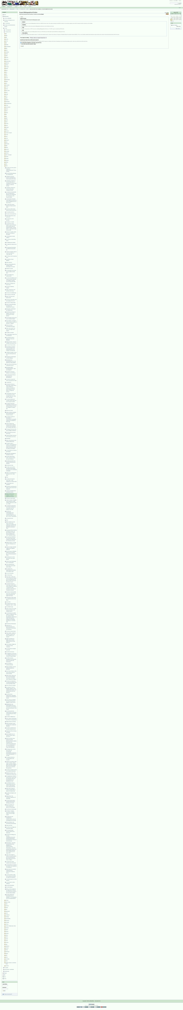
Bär (6, 42)
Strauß (7, 938)
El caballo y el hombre (10, 332)
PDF (23, 27)
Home (4, 6)
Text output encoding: (24, 37)
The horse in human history (11, 631)
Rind (6, 909)
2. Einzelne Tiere (22, 9)
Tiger (6, 944)
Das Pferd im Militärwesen (10, 716)
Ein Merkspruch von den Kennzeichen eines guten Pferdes (10, 558)
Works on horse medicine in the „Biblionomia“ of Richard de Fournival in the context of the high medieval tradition (11, 891)
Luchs (7, 138)
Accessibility (175, 0)
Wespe (7, 949)
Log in (180, 7)
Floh (6, 83)
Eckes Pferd (8, 601)
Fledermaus (8, 79)
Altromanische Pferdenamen (11, 623)
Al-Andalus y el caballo (10, 221)
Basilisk (7, 44)
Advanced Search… (178, 4)
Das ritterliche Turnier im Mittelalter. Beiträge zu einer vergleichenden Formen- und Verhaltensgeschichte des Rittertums (11, 690)
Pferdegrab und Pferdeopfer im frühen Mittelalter (11, 357)
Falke (7, 75)
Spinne (7, 935)
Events (30, 6)
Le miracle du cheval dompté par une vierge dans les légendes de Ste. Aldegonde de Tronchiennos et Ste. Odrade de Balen (11, 195)
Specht (7, 929)
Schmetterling (8, 918)
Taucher (7, 942)
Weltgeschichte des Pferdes (11, 721)
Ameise (7, 39)
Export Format (23, 18)
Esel (6, 72)
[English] (168, 14)
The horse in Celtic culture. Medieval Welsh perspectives (11, 210)
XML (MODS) (25, 33)
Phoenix (7, 900)
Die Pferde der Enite (9, 465)
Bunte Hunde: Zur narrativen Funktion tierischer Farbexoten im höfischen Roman (11, 871)
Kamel (7, 119)
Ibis (6, 114)
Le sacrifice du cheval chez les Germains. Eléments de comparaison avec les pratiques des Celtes (11, 507)
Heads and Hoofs (9, 825)
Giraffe (7, 94)
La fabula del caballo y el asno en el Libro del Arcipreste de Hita (11, 353)
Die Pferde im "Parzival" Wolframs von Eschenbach (11, 372)
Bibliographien (9, 6)
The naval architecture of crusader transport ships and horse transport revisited (11, 400)
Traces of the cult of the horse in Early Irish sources (11, 365)
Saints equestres (9, 262)
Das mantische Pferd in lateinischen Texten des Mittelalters (10, 338)
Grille (6, 97)
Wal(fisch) (7, 946)
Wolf (6, 955)
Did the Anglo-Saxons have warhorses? (11, 216)
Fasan (7, 77)
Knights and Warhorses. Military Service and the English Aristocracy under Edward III (10, 640)
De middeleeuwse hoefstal (10, 242)
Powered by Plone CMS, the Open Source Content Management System (91, 1004)
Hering (7, 105)
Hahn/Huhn (8, 101)
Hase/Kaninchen (8, 103)
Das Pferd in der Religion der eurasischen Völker (11, 828)
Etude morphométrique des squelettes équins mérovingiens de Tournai (11, 265)
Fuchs (7, 88)
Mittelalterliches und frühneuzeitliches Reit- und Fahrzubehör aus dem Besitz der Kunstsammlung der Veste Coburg (11, 707)
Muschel (7, 149)
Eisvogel (7, 66)
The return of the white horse (11, 213)
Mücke (7, 147)
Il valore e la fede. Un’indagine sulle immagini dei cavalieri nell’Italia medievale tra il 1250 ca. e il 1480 (11, 502)
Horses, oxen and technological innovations (10, 326)
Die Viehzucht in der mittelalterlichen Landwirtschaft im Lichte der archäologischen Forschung (11, 818)
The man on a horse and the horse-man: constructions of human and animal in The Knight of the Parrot (11, 593)
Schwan (7, 924)
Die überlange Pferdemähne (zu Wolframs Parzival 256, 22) (11, 248)
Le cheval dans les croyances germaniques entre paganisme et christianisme (11, 866)
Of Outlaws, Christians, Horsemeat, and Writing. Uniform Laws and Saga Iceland (10, 813)
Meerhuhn (7, 143)
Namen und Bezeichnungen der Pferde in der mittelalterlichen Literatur (11, 305)
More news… (178, 28)
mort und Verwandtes (10, 573)
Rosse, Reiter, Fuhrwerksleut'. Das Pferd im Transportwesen (11, 719)
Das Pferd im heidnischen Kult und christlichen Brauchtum (11, 770)
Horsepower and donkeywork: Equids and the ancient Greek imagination (11, 487)
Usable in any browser (103, 1007)
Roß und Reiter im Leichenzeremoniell (9, 664)
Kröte (6, 129)
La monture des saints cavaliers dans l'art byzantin (11, 862)
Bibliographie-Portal (20, 3)
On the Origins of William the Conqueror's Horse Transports (11, 645)
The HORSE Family (9, 606)
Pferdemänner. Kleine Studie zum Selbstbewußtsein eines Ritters (11, 598)
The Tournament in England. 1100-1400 (11, 649)
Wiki (21, 6)
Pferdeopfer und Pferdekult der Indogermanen (10, 309)
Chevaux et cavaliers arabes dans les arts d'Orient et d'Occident (11, 233)
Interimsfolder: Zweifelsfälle (9, 969)
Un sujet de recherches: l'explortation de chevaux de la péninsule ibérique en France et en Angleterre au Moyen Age (11, 406)
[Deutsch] (166, 14)
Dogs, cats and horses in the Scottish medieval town (11, 441)
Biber (6, 48)
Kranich (7, 123)
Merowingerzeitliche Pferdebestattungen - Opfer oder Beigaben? (11, 368)
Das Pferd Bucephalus (10, 885)
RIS (23, 30)
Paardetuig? (8, 438)
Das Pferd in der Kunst (10, 651)
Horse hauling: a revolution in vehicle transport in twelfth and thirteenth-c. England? (11, 322)
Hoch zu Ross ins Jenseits (11, 685)
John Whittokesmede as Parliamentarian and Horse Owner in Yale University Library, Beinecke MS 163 (10, 784)
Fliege (7, 81)
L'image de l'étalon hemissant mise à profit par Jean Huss (11, 436)
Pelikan (7, 162)
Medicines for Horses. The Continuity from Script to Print (11, 774)
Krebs (7, 125)
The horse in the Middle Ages (11, 292)
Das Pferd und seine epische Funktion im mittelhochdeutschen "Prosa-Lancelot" (11, 169)
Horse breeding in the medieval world (10, 275)
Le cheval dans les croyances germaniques (11, 451)
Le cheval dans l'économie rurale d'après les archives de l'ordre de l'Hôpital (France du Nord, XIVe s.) (11, 200)
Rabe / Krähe (8, 902)
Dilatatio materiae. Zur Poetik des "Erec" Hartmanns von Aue (11, 544)
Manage (16, 6)
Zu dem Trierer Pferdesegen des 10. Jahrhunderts (11, 562)
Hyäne (7, 112)
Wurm (7, 957)
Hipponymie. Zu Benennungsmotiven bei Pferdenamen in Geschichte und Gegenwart (11, 627)
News (25, 6)
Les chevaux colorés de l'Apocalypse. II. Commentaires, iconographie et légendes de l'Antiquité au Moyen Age (11, 419)
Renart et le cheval (9, 410)
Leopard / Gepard (9, 132)
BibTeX (23, 22)
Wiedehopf (7, 951)
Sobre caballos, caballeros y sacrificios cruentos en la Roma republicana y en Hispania (11, 635)
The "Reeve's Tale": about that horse (11, 257)
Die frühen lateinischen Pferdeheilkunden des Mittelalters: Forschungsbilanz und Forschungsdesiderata (11, 896)
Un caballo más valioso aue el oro (11, 245)
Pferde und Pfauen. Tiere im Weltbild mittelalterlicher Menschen (11, 668)
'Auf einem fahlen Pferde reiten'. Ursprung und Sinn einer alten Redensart (10, 457)
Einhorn (7, 64)
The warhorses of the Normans (10, 219)
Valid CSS (97, 1007)
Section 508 (79, 1007)
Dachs (7, 53)
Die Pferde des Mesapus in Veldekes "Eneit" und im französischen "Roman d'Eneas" (11, 314)
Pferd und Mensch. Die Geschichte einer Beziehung (11, 823)
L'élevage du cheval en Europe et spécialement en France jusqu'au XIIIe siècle (11, 177)
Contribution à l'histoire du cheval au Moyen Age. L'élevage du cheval (10, 189)
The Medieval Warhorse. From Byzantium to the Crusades (10, 758)
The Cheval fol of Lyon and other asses (10, 433)
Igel (6, 116)
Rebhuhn (7, 905)
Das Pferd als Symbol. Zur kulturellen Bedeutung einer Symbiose (11, 462)
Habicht (7, 99)
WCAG (85, 1007)
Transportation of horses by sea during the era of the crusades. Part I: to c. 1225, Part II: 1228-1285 (11, 395)
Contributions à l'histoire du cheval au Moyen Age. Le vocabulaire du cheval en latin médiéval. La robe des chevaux (11, 183)
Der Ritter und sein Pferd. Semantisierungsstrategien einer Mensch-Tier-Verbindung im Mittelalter (11, 469)
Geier (7, 92)
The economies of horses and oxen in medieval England (11, 318)
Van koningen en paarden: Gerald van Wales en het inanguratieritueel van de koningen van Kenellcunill (10, 348)
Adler (6, 35)
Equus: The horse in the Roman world (10, 297)
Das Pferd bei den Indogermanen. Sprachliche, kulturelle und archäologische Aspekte (11, 696)
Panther (7, 156)
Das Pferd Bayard (9, 887)
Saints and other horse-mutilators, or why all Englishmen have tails (10, 495)
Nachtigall (7, 151)
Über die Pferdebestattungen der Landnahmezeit (11, 174)
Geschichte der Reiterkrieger (11, 809)
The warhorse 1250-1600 (10, 294)
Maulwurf (7, 140)
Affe (6, 37)
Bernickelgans (8, 46)
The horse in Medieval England (10, 287)
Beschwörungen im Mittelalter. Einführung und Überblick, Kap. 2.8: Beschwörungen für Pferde (11, 553)
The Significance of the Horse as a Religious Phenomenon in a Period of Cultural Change (11, 655)
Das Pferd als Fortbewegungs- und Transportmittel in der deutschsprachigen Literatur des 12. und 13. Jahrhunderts (11, 514)
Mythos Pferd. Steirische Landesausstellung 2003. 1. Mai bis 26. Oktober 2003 (11, 790)
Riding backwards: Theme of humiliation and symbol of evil (11, 342)
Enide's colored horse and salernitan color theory (10, 290)
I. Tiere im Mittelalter (7, 18)
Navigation (4, 12)
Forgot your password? (8, 994)
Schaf (7, 913)
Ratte (6, 903)
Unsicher (7, 965)
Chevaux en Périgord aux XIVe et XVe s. (10, 284)
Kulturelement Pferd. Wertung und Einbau (11, 732)
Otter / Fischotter (9, 154)
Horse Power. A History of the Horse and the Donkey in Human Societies (11, 672)
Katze (7, 121)
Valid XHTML (91, 1007)
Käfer (6, 118)
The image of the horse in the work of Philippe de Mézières (11, 430)
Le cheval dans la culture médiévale (10, 883)
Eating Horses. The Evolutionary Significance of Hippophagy (11, 797)
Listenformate (6, 971)
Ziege (7, 960)
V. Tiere (17, 9)
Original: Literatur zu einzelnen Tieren (11, 963)
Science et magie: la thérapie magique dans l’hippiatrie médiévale (11, 548)
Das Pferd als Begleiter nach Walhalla (11, 794)
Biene (7, 50)
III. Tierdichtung (7, 23)
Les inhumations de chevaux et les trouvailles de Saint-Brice (11, 271)
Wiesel (7, 953)
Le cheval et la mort (9, 518)
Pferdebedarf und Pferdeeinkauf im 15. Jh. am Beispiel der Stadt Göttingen (11, 361)
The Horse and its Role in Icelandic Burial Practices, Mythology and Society (10, 801)
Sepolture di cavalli (9, 268)
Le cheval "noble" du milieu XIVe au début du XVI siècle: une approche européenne (11, 876)
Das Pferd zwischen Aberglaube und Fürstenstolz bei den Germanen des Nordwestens (11, 660)
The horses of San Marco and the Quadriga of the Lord (11, 300)
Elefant (7, 68)
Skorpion (7, 927)
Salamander (8, 911)
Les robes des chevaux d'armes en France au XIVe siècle (11, 206)
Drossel (7, 59)
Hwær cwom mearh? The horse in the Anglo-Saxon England (10, 329)
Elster (7, 70)
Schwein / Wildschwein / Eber (11, 925)
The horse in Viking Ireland (10, 302)
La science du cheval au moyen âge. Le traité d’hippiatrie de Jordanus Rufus (11, 480)
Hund (6, 110)
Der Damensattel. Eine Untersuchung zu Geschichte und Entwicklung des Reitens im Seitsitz (11, 713)
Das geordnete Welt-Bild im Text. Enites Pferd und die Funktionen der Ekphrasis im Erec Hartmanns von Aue (11, 539)
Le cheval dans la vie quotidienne (9, 484)
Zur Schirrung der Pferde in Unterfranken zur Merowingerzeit (11, 376)
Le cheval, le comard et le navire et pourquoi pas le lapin (11, 380)
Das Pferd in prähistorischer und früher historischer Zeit (11, 728)
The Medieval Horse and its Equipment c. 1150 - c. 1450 (11, 604)
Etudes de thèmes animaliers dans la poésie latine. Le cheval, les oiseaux (11, 413)
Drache (7, 57)
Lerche (7, 134)
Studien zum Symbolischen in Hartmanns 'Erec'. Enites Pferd (11, 474)
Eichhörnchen (8, 61)
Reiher (7, 907)
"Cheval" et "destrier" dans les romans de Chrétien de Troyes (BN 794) (11, 253)
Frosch (7, 86)
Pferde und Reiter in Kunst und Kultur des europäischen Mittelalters (11, 724)
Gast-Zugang (176, 26)
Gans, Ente (8, 90)
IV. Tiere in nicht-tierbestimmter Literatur (9, 26)
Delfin (7, 55)
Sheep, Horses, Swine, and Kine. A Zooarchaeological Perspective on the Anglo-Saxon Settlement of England (11, 677)
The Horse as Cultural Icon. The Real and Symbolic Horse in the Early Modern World (11, 682)
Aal (6, 33)
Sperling (7, 933)
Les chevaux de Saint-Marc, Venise (11, 240)
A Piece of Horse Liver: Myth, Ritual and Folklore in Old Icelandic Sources (11, 610)
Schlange (7, 916)
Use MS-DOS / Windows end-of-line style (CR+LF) (31, 42)
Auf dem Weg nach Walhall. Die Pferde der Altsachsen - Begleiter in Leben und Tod (11, 701)
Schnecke (7, 920)
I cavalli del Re (8, 382)
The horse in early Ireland (10, 498)
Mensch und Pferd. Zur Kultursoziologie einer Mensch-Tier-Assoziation (10, 806)
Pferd (27, 9)
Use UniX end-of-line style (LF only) (28, 44)
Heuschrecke (8, 107)
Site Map (171, 0)
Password (4, 987)
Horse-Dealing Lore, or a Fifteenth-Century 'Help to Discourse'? (10, 735)
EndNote (24, 24)
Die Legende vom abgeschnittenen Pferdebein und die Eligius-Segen (11, 570)
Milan (6, 145)
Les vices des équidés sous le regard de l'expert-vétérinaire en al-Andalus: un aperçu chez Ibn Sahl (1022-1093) (11, 279)
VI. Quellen (6, 967)
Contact (179, 0)
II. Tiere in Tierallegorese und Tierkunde (9, 21)
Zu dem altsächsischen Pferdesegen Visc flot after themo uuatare (10, 565)
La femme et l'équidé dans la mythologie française (11, 491)
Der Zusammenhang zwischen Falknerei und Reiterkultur (10, 831)
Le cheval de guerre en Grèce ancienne (11, 880)
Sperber (7, 931)
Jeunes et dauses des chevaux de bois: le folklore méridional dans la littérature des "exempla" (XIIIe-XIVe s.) (11, 425)
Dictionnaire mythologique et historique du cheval (11, 454)
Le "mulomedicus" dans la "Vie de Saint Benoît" (11, 335)
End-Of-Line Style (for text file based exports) (29, 39)
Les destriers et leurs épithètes (10, 260)
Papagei (7, 158)
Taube (7, 940)
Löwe (6, 136)
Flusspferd (7, 85)
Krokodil (7, 127)
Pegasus (7, 160)
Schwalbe (7, 922)
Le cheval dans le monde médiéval (10, 237)
